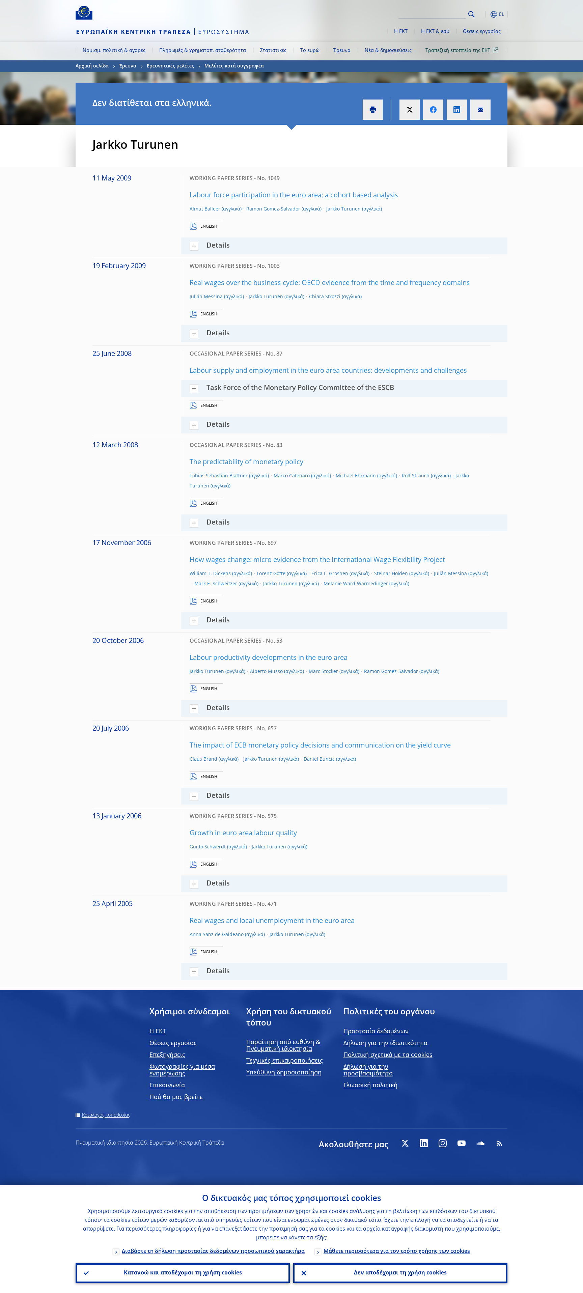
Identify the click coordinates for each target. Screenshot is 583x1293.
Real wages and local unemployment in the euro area (272, 921)
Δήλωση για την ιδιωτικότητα (385, 1043)
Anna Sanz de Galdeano (217, 934)
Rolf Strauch (415, 476)
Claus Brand (203, 759)
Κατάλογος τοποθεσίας (106, 1115)
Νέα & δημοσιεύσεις (388, 50)
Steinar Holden (391, 573)
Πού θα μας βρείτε (176, 1097)
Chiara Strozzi (324, 296)
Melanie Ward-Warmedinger (356, 584)
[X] (405, 1143)
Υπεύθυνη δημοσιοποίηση (284, 1073)
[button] (483, 14)
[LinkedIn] (424, 1143)
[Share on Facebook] (433, 110)
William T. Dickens (210, 573)
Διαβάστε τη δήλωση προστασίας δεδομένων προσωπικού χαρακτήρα (213, 1251)
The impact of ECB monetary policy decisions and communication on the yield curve (320, 745)
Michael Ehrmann (356, 476)
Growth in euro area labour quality (243, 833)
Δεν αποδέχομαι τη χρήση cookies (400, 1273)
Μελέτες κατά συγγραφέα (234, 66)
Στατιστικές (273, 50)
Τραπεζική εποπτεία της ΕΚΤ (457, 50)
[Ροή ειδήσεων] (499, 1143)
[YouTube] (461, 1143)
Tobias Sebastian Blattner (219, 476)
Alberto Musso (266, 671)
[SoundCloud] (480, 1143)
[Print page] (373, 110)
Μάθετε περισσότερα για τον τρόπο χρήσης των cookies (397, 1251)
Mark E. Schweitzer (215, 584)
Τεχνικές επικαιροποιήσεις (284, 1061)
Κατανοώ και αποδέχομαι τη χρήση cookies (183, 1273)
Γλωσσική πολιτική (370, 1086)
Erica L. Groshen (329, 573)
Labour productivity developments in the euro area (269, 658)
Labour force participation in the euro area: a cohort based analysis (294, 195)
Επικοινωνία (167, 1086)
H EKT (157, 1032)
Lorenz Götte (271, 573)
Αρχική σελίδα (92, 66)
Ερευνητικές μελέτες (170, 66)
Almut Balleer (205, 209)
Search (471, 14)
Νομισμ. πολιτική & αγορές (114, 50)
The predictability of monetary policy (246, 462)
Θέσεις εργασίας (482, 31)
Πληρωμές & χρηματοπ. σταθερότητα (202, 50)
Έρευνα (342, 50)
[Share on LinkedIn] (457, 110)
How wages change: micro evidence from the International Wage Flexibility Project (317, 560)
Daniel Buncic (319, 759)
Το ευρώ (310, 50)
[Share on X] (409, 110)
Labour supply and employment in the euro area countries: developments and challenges (328, 371)
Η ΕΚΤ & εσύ (435, 31)
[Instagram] (443, 1143)
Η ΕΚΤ (401, 31)
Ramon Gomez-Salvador (273, 209)
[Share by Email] (480, 110)
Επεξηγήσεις (167, 1055)
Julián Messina (206, 296)
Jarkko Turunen (343, 209)
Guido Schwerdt (208, 847)
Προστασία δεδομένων (376, 1032)
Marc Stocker (323, 671)
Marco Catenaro (292, 476)
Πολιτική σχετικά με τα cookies (388, 1055)
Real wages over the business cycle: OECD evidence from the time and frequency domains (330, 283)
